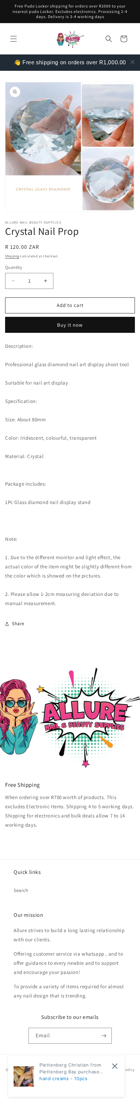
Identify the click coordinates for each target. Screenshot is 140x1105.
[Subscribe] (104, 1036)
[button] (13, 38)
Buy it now (70, 325)
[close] (132, 62)
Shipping (12, 256)
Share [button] (18, 623)
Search (21, 890)
